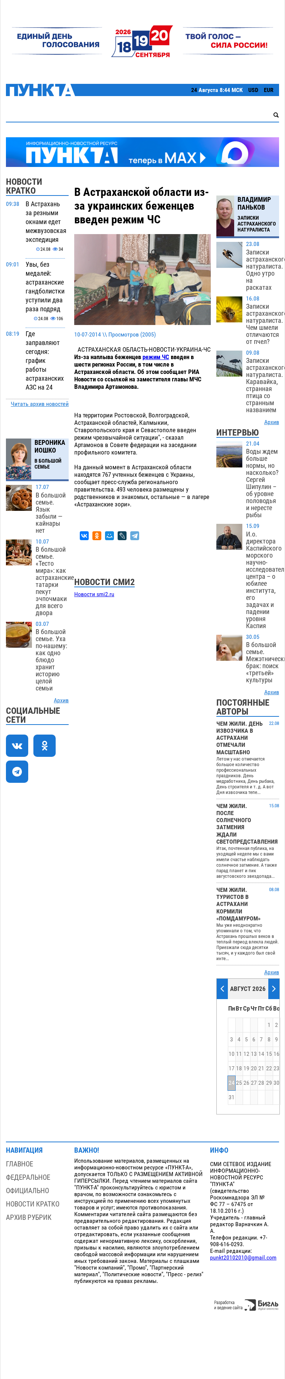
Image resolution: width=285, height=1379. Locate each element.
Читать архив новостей (40, 404)
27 (254, 1083)
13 (254, 1054)
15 (269, 1054)
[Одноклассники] (96, 535)
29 (269, 1083)
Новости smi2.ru (94, 594)
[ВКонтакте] (84, 535)
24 (232, 1083)
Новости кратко (32, 1204)
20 (254, 1068)
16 (276, 1054)
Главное (19, 1164)
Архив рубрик (29, 1217)
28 (261, 1083)
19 (246, 1068)
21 (261, 1068)
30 (276, 1083)
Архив (61, 700)
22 (269, 1068)
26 (246, 1083)
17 (232, 1068)
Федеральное (28, 1177)
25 (239, 1083)
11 (239, 1054)
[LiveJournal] (122, 535)
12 (246, 1054)
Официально (27, 1190)
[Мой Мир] (109, 535)
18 (239, 1068)
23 (276, 1068)
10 (232, 1054)
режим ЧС (155, 357)
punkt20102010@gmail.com (243, 1257)
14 (261, 1054)
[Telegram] (134, 535)
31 (232, 1097)
